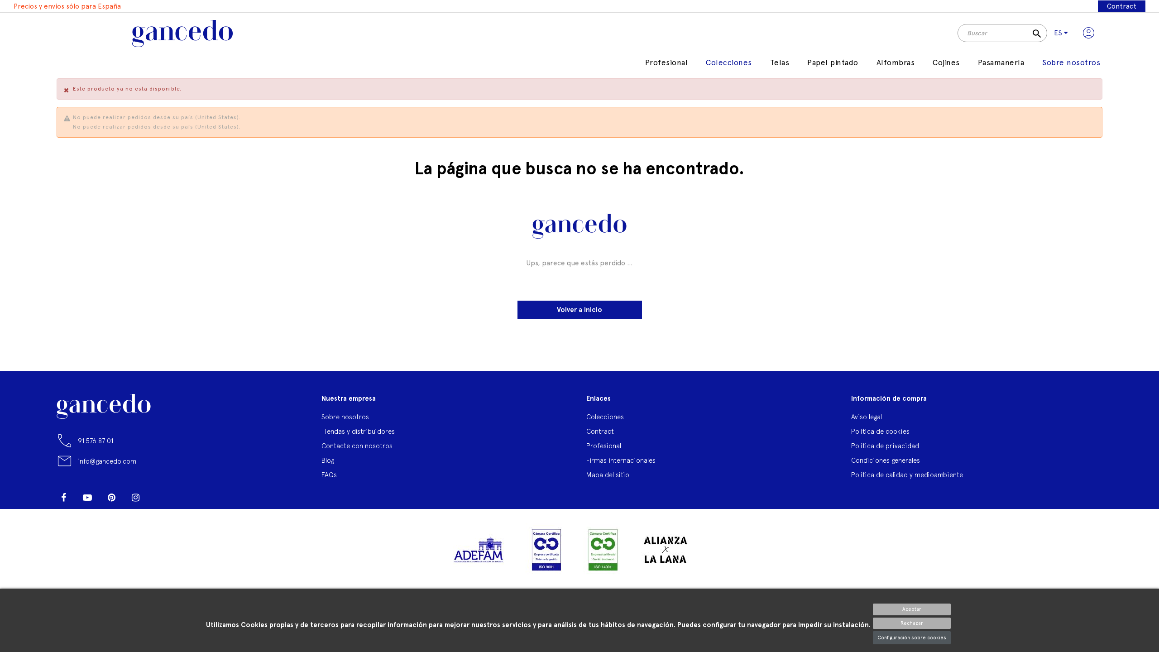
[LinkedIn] (159, 494)
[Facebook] (63, 497)
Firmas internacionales (621, 460)
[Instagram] (135, 497)
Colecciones (605, 417)
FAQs (329, 475)
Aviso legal (866, 417)
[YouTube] (87, 497)
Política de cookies (880, 431)
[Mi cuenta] (1088, 33)
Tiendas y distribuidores (358, 431)
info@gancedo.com (107, 461)
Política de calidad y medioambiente (907, 475)
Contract (1121, 6)
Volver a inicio (579, 310)
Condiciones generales (885, 460)
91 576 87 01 (95, 441)
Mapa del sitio (607, 475)
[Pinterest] (111, 497)
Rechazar (911, 623)
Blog (327, 460)
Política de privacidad (885, 446)
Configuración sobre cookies (911, 638)
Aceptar (911, 609)
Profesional (603, 446)
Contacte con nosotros (357, 446)
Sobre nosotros (345, 417)
